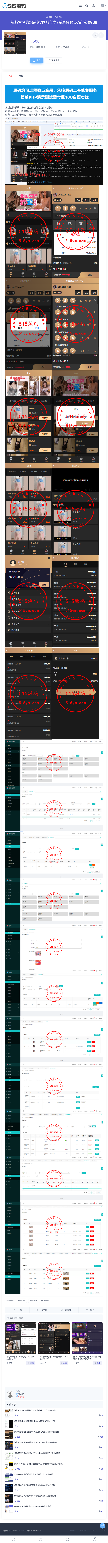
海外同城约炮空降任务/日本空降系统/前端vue (20, 1358)
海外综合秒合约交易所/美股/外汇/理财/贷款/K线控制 (36, 1432)
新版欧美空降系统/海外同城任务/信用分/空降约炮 (35, 1496)
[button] (87, 6)
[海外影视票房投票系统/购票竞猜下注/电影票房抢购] (9, 1445)
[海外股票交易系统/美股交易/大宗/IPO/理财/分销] (9, 1424)
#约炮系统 (33, 1301)
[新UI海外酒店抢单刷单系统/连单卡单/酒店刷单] (9, 1477)
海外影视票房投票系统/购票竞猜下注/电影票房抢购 (35, 1442)
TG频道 (21, 1397)
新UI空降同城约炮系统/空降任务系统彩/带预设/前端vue (54, 1358)
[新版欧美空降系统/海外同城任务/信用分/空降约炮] (9, 1498)
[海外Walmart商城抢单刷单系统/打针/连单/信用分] (9, 1413)
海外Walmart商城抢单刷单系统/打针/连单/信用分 (35, 1410)
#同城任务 (45, 1301)
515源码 (20, 1530)
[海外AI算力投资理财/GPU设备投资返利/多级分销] (9, 1488)
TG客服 (21, 1394)
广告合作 (93, 1530)
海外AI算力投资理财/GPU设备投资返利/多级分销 (34, 1485)
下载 (38, 60)
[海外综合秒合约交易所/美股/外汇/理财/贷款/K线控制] (9, 1434)
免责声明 (83, 1530)
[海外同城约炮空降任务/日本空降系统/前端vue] (20, 1338)
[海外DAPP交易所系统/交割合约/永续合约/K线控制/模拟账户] (9, 1466)
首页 (50, 17)
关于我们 (73, 1530)
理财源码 (58, 17)
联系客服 (55, 60)
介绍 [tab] (10, 76)
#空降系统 (21, 1301)
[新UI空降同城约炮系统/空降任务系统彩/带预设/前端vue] (54, 1338)
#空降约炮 (10, 1301)
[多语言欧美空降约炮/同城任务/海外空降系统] (9, 1509)
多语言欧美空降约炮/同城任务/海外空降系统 (32, 1506)
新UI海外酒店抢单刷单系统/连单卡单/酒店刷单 (33, 1474)
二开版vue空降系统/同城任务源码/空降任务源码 (86, 1358)
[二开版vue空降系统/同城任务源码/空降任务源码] (87, 1338)
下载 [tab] (21, 76)
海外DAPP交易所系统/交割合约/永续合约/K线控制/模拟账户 (39, 1464)
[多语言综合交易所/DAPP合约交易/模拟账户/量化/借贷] (9, 1456)
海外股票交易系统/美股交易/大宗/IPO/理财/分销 (34, 1421)
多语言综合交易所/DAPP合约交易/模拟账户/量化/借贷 (37, 1453)
